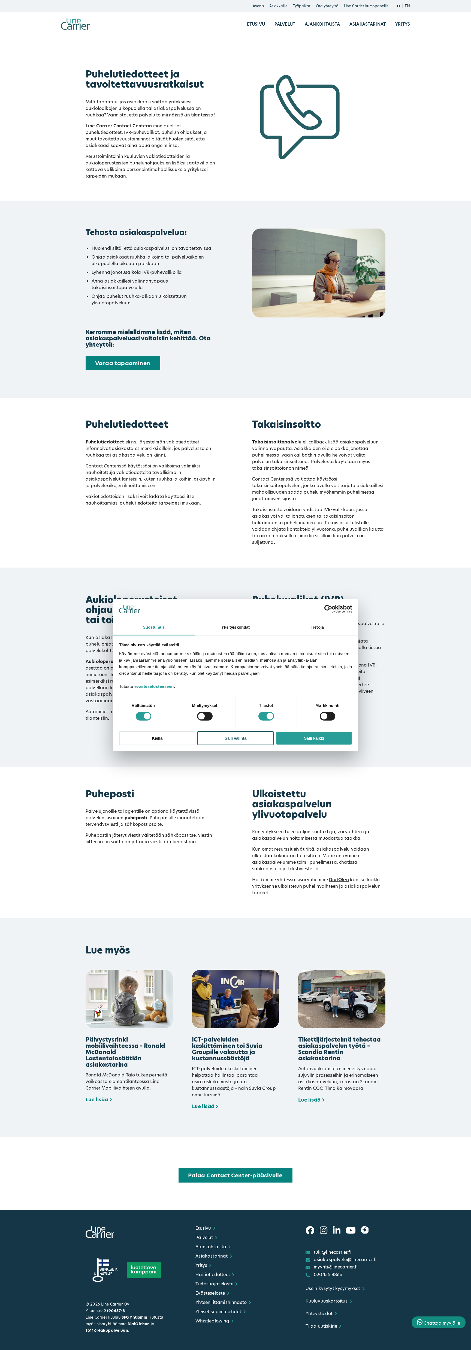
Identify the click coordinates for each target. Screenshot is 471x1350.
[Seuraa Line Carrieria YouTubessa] (351, 1230)
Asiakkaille (278, 6)
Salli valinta (235, 738)
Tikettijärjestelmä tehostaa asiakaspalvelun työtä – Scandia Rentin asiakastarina (339, 1048)
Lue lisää (97, 1099)
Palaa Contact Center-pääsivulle (235, 1175)
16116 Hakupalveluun (107, 1330)
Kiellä (157, 738)
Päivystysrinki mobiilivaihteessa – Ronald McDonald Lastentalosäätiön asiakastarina (125, 1052)
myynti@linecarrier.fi (336, 1267)
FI (398, 6)
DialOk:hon (139, 1324)
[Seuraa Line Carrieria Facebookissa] (310, 1230)
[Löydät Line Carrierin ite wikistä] (365, 1230)
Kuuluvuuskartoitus (327, 1301)
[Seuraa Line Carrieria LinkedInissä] (336, 1230)
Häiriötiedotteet (212, 1274)
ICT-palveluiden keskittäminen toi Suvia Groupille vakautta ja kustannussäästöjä (227, 1048)
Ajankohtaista (322, 24)
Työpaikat (301, 6)
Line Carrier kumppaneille (366, 6)
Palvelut (284, 24)
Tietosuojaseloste (214, 1284)
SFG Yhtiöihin (134, 1317)
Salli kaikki (314, 738)
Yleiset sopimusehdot (218, 1312)
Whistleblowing (212, 1321)
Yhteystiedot (319, 1313)
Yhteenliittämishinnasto (221, 1302)
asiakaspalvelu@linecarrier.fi (345, 1259)
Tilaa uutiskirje (321, 1326)
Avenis (258, 6)
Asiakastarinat (367, 24)
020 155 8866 (328, 1274)
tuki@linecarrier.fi (332, 1252)
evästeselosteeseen (154, 686)
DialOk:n (339, 880)
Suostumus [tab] (154, 627)
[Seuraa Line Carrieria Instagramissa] (323, 1230)
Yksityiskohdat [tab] (235, 627)
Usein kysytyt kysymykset (333, 1288)
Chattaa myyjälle (441, 1323)
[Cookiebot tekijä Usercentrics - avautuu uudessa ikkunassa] (328, 609)
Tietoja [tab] (317, 627)
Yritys (402, 24)
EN (407, 6)
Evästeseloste (210, 1293)
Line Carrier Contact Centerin (119, 126)
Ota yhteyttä (327, 6)
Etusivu (256, 24)
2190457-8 (114, 1310)
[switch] (205, 716)
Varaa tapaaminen (122, 363)
